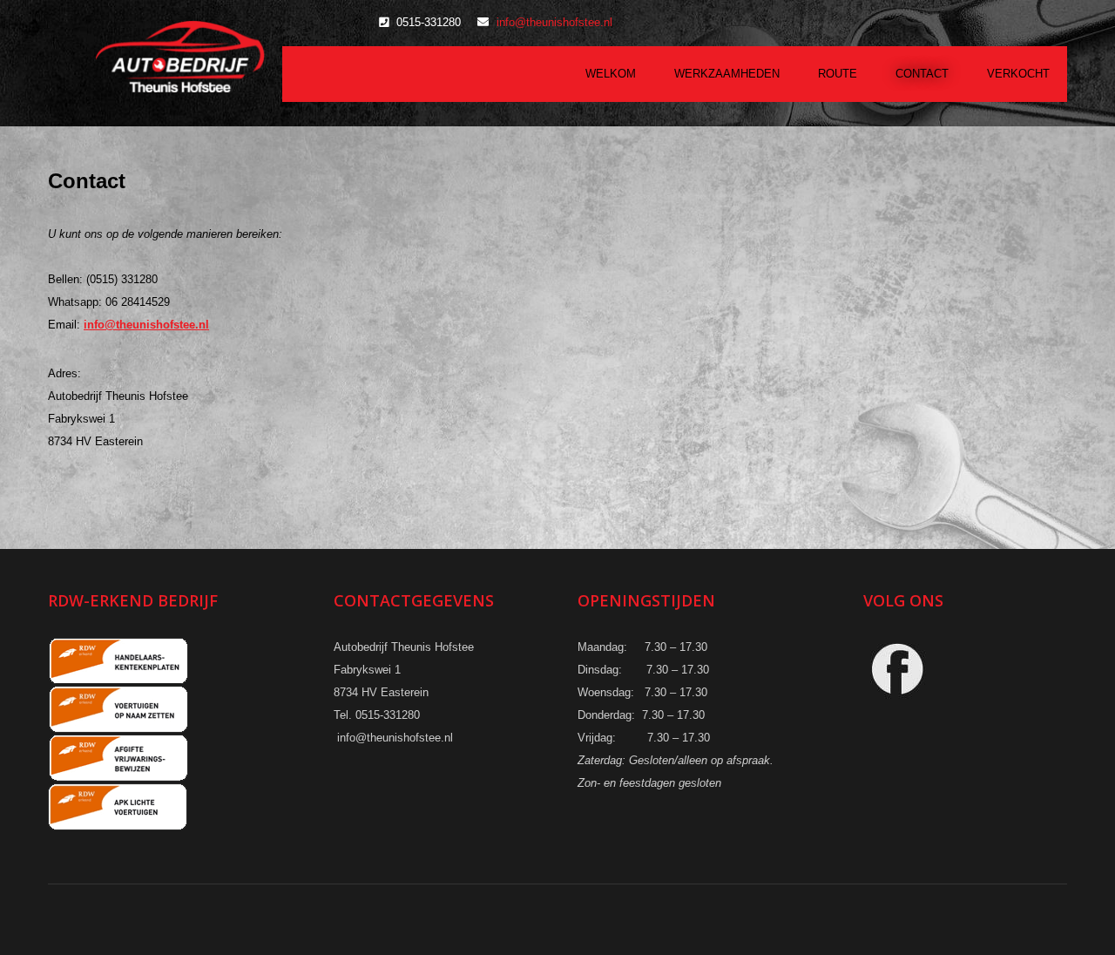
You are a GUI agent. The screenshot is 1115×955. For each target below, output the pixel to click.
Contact (922, 73)
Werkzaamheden (727, 73)
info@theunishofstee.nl (554, 22)
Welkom (610, 73)
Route (837, 73)
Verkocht (1018, 73)
